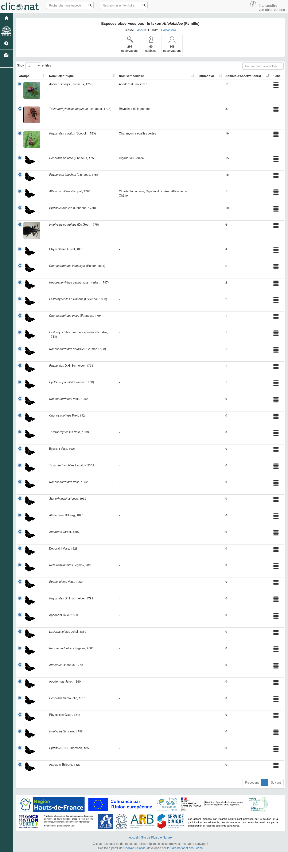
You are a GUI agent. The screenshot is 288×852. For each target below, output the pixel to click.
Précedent (252, 782)
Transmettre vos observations (272, 7)
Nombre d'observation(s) (243, 76)
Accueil (134, 837)
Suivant (276, 782)
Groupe (24, 76)
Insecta (141, 30)
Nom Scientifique (61, 76)
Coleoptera (168, 30)
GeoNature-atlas (134, 848)
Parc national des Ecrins (186, 848)
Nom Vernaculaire (131, 76)
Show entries (34, 65)
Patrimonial (206, 76)
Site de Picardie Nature (156, 837)
